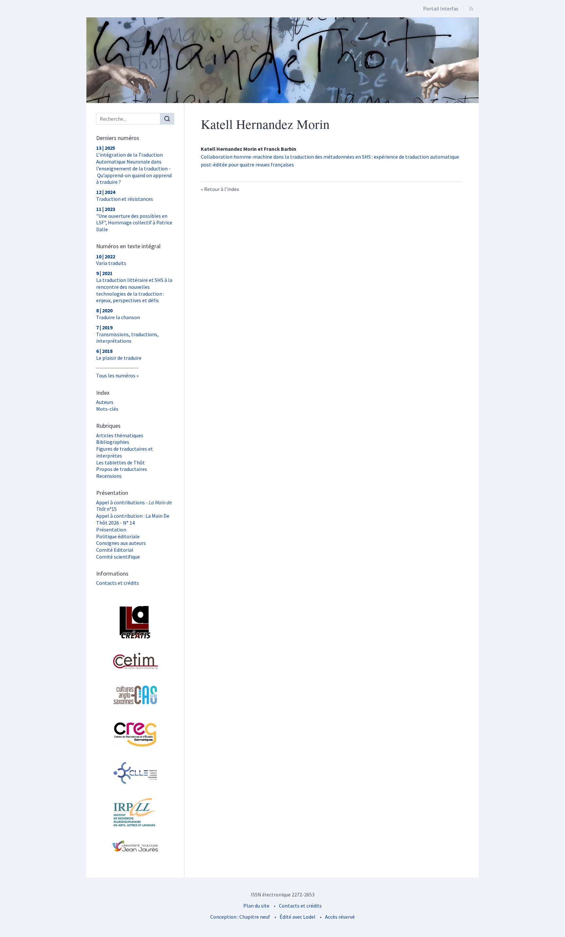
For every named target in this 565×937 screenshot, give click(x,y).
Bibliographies (112, 442)
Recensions (109, 476)
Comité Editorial (114, 550)
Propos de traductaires (121, 469)
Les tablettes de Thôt (120, 462)
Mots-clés (107, 409)
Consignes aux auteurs (121, 543)
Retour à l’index (221, 189)
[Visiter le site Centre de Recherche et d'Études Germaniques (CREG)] (135, 734)
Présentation (111, 529)
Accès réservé (340, 916)
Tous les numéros (115, 375)
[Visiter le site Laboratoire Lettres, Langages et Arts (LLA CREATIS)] (135, 622)
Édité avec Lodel (298, 916)
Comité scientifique (118, 556)
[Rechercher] (167, 119)
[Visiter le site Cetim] (135, 660)
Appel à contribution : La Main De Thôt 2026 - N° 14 (132, 519)
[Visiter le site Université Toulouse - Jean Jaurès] (135, 846)
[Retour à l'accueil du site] (282, 60)
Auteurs (104, 402)
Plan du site (256, 905)
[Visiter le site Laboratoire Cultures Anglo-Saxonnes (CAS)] (135, 695)
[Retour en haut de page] (560, 4)
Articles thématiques (119, 435)
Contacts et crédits (117, 583)
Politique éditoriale (118, 536)
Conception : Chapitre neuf (240, 916)
